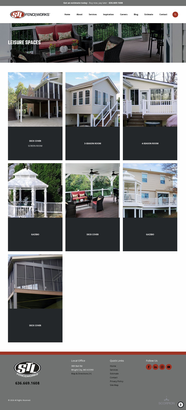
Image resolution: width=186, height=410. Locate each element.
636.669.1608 (116, 2)
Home (67, 14)
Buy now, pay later (98, 2)
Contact (163, 14)
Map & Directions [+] (81, 373)
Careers (124, 14)
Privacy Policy (116, 381)
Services (93, 14)
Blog (136, 14)
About (79, 14)
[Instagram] (162, 367)
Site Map (114, 385)
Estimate (148, 14)
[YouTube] (169, 367)
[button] (181, 405)
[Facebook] (149, 367)
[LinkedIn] (155, 367)
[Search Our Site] (175, 14)
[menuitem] (67, 14)
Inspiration (108, 14)
